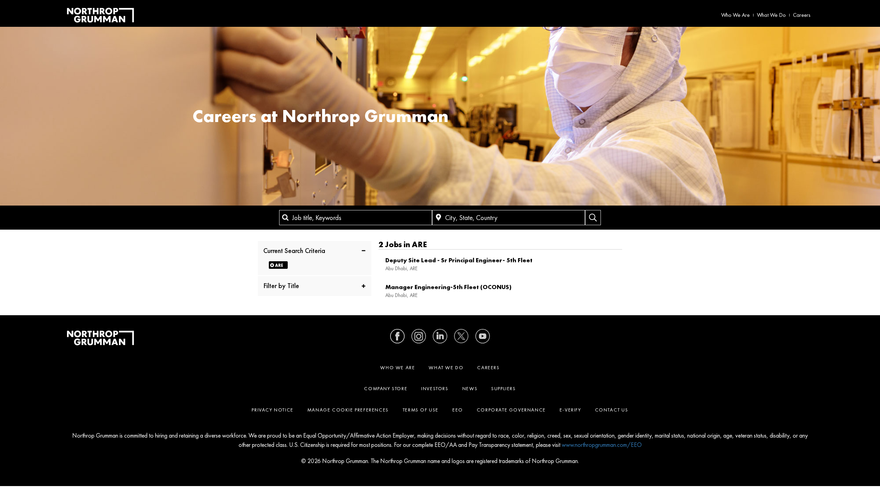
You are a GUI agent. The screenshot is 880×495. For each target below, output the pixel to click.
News (469, 388)
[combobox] (355, 217)
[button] (314, 250)
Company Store (385, 388)
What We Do (771, 15)
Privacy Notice (272, 410)
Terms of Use (421, 410)
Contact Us (611, 410)
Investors (434, 388)
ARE (279, 265)
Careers (802, 15)
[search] (593, 217)
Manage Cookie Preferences (348, 410)
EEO (457, 410)
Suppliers (503, 388)
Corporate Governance (511, 410)
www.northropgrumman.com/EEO (602, 445)
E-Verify (570, 410)
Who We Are (735, 15)
